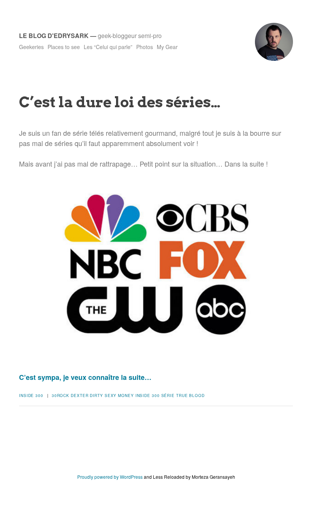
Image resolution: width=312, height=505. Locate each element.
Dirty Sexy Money (112, 395)
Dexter (79, 395)
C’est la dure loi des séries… (119, 102)
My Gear (167, 47)
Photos (144, 47)
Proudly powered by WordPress (110, 476)
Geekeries (31, 47)
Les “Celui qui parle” (108, 47)
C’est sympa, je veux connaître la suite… (85, 377)
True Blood (190, 395)
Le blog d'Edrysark (54, 35)
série (168, 395)
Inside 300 (31, 395)
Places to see (64, 47)
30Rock (60, 395)
